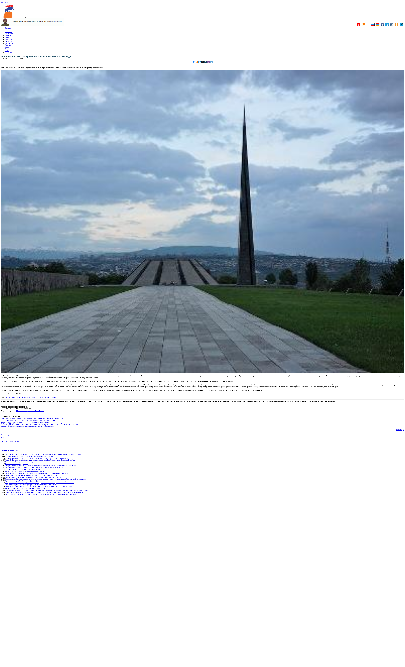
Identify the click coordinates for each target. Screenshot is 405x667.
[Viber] (208, 62)
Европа (47, 397)
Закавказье (9, 34)
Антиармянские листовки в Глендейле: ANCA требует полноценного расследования (35, 477)
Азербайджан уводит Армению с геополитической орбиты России (29, 456)
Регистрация (5, 435)
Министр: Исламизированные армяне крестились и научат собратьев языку (28, 426)
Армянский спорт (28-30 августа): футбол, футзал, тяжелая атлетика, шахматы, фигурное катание (40, 481)
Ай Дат (41, 397)
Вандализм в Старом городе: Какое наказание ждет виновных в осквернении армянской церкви (39, 483)
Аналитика (9, 43)
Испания (20, 397)
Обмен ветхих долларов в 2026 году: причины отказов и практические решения (34, 467)
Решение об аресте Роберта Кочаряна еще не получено (24, 471)
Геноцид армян (10, 397)
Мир (6, 49)
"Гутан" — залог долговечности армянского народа (23, 469)
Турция (53, 397)
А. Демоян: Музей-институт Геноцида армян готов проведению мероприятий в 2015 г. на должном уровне (39, 424)
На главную (400, 430)
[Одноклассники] (197, 62)
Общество (8, 41)
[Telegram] (211, 62)
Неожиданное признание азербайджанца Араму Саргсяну (26, 488)
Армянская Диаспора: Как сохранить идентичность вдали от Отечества (31, 475)
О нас (7, 51)
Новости (8, 30)
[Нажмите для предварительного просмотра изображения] (202, 372)
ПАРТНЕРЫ (9, 53)
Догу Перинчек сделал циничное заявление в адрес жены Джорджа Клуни (28, 420)
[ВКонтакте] (194, 62)
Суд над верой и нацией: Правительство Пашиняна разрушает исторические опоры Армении (39, 486)
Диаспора (8, 39)
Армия (7, 37)
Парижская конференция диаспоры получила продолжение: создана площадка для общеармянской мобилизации (45, 479)
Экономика (9, 35)
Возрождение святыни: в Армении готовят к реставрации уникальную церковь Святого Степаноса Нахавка (44, 492)
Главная (8, 28)
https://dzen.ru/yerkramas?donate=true (30, 411)
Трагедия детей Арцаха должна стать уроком (21, 462)
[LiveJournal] (205, 62)
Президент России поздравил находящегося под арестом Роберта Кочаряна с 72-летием (36, 473)
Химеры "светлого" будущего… (16, 464)
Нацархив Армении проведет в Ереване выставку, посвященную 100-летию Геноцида (32, 418)
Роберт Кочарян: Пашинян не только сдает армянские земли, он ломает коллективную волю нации (40, 466)
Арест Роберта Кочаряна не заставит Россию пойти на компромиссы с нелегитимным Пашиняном (40, 494)
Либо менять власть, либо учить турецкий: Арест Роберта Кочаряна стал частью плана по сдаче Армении (43, 454)
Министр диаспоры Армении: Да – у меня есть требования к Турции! (26, 422)
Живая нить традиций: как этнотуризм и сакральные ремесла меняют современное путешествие (40, 458)
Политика (8, 32)
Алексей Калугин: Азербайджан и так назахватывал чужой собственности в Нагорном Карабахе (40, 460)
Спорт (7, 47)
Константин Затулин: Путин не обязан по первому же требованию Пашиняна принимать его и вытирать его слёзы (46, 490)
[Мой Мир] (199, 62)
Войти (3, 438)
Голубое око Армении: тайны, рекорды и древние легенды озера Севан (30, 485)
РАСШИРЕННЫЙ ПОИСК (11, 441)
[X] (202, 62)
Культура (8, 45)
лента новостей (9, 449)
